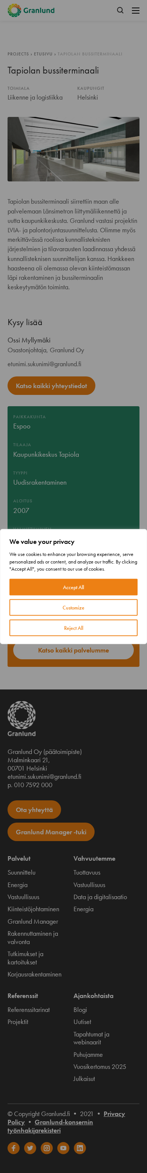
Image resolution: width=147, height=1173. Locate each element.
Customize (73, 607)
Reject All (73, 627)
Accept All (73, 586)
